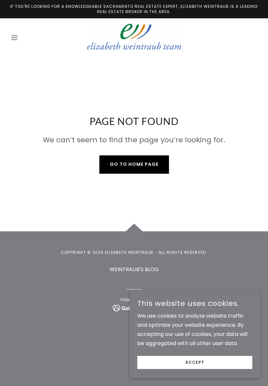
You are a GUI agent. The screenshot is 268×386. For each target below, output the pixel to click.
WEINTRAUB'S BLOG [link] (134, 269)
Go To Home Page (134, 164)
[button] (27, 37)
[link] (134, 37)
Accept (194, 362)
